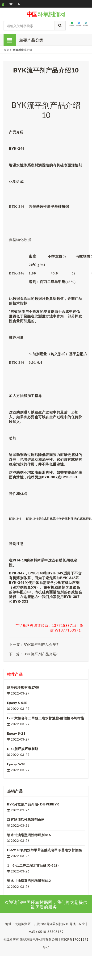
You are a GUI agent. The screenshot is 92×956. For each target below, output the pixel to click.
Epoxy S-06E (17, 703)
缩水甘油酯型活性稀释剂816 (29, 835)
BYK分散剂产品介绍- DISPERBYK (33, 804)
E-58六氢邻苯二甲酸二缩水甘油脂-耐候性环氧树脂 (45, 718)
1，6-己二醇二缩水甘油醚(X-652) (33, 865)
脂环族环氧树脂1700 (23, 687)
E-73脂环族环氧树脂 (22, 749)
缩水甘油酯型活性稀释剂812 (29, 881)
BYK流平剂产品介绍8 (41, 654)
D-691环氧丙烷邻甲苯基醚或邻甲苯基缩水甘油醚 (44, 850)
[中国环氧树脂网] (46, 14)
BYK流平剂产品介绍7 (41, 644)
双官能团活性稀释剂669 (25, 819)
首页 (6, 49)
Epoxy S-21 (16, 733)
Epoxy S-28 (16, 764)
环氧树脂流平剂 (22, 49)
